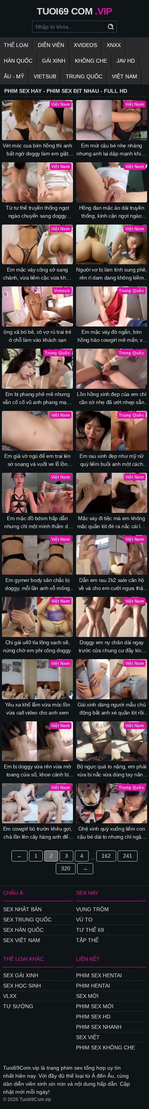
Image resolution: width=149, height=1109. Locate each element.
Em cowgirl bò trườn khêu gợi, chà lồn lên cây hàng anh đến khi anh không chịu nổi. (37, 833)
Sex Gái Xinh (20, 975)
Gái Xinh (53, 61)
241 (127, 856)
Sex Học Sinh (22, 986)
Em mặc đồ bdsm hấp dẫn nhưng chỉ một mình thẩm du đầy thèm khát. (37, 522)
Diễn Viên (51, 45)
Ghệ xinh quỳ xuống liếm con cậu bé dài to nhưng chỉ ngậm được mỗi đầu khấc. (111, 833)
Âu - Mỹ (14, 76)
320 (65, 868)
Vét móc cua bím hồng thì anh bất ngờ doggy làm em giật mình (37, 150)
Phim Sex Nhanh (98, 1027)
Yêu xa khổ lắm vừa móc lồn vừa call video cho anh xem (37, 709)
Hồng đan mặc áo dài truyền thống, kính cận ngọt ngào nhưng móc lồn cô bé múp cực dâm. (111, 212)
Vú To (84, 920)
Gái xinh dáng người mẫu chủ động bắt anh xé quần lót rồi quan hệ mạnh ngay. (112, 709)
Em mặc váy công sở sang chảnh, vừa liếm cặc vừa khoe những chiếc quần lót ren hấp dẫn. (37, 274)
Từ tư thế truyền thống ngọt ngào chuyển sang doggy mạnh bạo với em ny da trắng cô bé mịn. (37, 212)
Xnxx (114, 45)
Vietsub (45, 76)
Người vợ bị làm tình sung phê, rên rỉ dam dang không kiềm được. (111, 274)
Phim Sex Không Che (105, 1047)
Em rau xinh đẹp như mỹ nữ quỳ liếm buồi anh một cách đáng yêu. (111, 460)
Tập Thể (87, 940)
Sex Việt (88, 1037)
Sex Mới (87, 996)
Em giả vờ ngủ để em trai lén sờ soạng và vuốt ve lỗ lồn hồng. (37, 460)
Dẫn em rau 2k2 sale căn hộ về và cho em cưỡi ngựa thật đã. (112, 584)
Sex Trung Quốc (27, 920)
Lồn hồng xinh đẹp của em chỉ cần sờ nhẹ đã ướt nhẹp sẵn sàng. (111, 398)
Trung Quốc (84, 76)
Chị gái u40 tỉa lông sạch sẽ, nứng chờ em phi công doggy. (37, 646)
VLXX (9, 996)
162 (106, 856)
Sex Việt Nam (21, 940)
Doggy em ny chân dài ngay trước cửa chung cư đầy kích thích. (112, 647)
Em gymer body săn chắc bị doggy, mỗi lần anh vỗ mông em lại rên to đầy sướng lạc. (37, 584)
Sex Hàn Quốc (23, 930)
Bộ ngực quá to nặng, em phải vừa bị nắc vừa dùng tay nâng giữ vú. (111, 771)
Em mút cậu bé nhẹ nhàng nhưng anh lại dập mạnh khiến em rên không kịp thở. (111, 150)
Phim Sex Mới (94, 1006)
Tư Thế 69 (90, 930)
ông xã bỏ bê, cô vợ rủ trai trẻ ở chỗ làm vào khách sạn (37, 336)
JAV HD (126, 61)
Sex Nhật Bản (22, 909)
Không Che (91, 61)
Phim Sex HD (93, 1017)
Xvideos (85, 45)
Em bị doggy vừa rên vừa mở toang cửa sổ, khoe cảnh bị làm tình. (37, 771)
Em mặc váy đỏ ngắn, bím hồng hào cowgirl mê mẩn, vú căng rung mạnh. (112, 336)
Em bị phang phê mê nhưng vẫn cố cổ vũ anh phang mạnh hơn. (38, 398)
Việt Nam (124, 76)
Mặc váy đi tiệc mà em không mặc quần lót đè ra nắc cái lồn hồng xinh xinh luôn (111, 522)
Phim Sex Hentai (99, 975)
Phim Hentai (93, 986)
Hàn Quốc (18, 61)
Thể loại (16, 45)
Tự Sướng (18, 1006)
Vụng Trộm (92, 909)
